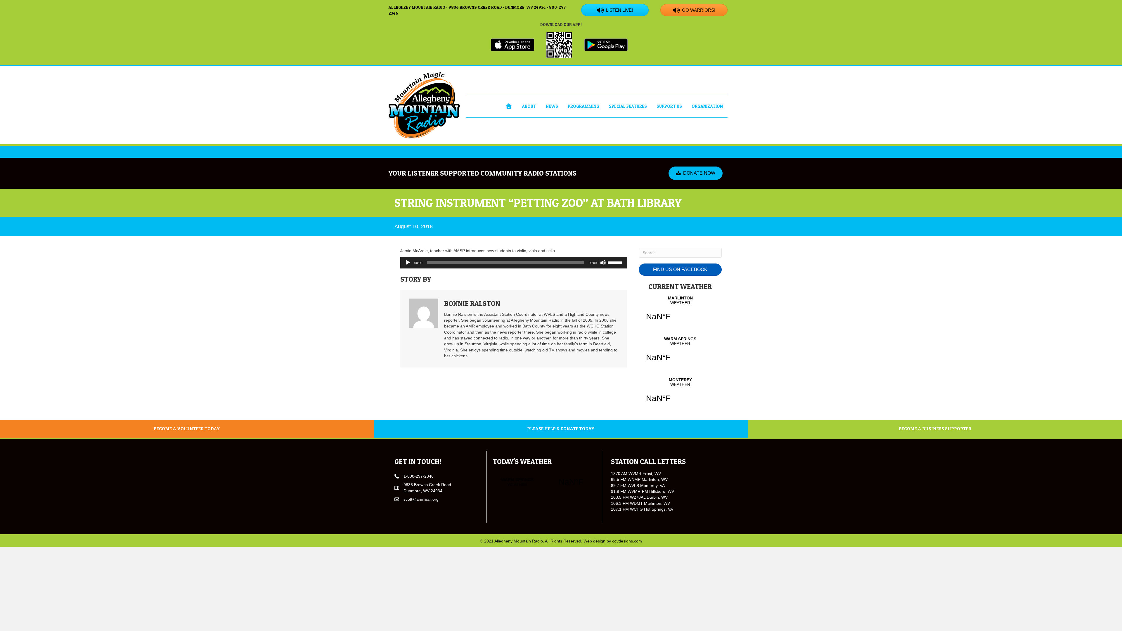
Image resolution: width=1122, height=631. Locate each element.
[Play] (408, 263)
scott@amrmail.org (421, 499)
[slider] (616, 262)
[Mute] (603, 263)
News (552, 106)
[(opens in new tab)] (512, 44)
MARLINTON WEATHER (680, 312)
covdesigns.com (627, 541)
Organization (707, 106)
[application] (513, 262)
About (529, 106)
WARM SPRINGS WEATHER (680, 353)
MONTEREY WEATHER (680, 394)
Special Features (628, 106)
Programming (583, 106)
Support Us (669, 106)
